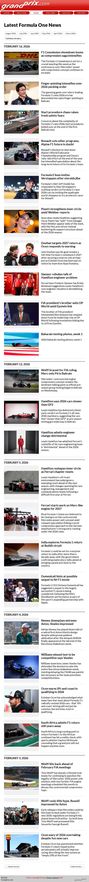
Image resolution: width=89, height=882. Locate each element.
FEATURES (50, 13)
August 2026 (11, 33)
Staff (61, 877)
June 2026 (34, 33)
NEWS (36, 13)
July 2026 (23, 33)
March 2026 (71, 33)
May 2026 (46, 33)
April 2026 (58, 33)
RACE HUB (21, 13)
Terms (28, 877)
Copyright (35, 877)
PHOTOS (66, 13)
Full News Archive (13, 38)
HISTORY (81, 13)
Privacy (43, 877)
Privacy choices (52, 877)
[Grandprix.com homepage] (81, 879)
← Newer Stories (12, 866)
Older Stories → (77, 866)
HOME (7, 13)
